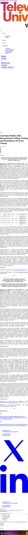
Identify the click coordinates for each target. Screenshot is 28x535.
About (3, 58)
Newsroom (5, 63)
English (7, 53)
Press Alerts (5, 518)
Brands (6, 37)
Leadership (7, 36)
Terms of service (24, 521)
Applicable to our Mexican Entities (10, 431)
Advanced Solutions (9, 49)
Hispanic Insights (9, 50)
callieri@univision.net (23, 272)
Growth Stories (8, 52)
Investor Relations (6, 433)
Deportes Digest (6, 517)
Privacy (1, 508)
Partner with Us (7, 67)
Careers (4, 65)
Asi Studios (7, 48)
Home (3, 56)
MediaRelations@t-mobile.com (20, 269)
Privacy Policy (16, 521)
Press (1, 132)
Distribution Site (6, 430)
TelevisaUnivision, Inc (11, 510)
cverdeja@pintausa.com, (12, 402)
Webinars (5, 519)
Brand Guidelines (6, 435)
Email (3, 511)
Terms (4, 508)
